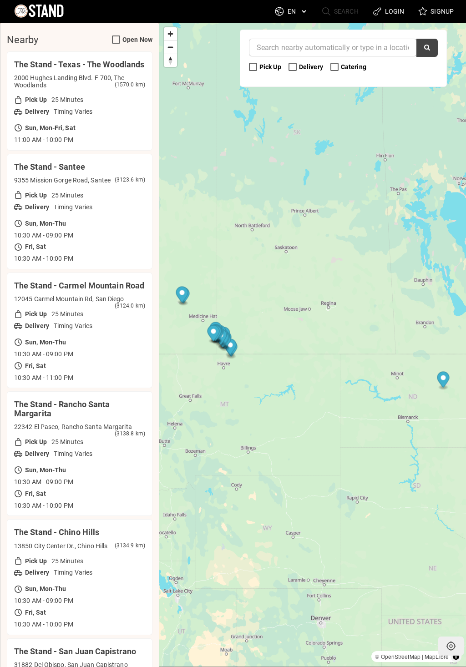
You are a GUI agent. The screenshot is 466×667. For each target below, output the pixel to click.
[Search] (427, 48)
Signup (441, 11)
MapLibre (437, 656)
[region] (312, 345)
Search (346, 11)
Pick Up (271, 67)
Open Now (137, 39)
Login (394, 11)
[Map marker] (443, 381)
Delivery (311, 67)
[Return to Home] (38, 11)
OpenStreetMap (400, 656)
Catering (354, 67)
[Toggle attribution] (456, 656)
